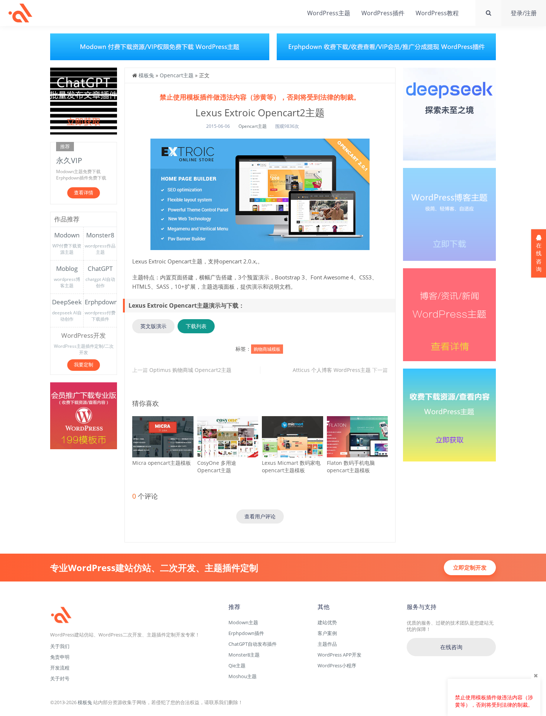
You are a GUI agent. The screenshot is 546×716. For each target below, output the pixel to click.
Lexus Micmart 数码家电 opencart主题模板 (291, 466)
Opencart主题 (177, 75)
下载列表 (196, 326)
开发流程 (59, 667)
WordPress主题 (328, 13)
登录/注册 (524, 13)
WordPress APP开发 (339, 654)
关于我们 (59, 646)
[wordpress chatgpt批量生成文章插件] (83, 100)
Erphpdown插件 (246, 633)
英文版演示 (153, 326)
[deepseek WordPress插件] (449, 113)
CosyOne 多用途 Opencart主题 (216, 466)
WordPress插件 (382, 13)
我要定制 (83, 364)
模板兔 (20, 13)
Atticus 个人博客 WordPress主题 (332, 369)
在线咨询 (451, 647)
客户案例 (327, 633)
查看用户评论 (260, 516)
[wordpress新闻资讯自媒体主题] (449, 314)
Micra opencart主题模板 (161, 462)
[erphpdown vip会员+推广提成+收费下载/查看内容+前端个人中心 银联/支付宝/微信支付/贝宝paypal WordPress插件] (83, 414)
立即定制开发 (470, 567)
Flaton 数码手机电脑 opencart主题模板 (351, 466)
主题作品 (327, 644)
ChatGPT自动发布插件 (252, 644)
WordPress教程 (437, 13)
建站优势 (327, 622)
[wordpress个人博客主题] (449, 213)
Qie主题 (237, 665)
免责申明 (59, 657)
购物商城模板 (267, 349)
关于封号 (59, 678)
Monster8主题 (244, 654)
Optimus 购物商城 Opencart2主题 (190, 369)
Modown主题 (243, 622)
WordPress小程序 (337, 665)
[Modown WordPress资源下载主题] (449, 414)
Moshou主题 (242, 676)
